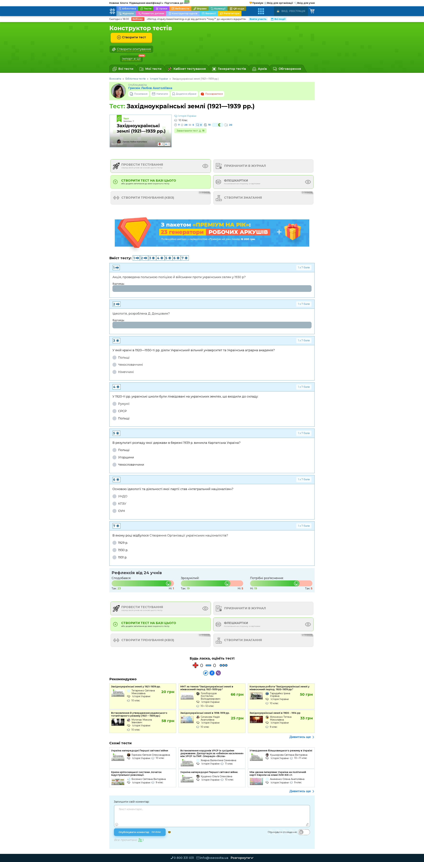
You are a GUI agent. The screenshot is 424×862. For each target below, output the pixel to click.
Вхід (284, 11)
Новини (114, 2)
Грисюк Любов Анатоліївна (150, 88)
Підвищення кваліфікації (146, 2)
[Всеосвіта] (112, 11)
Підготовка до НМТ (177, 2)
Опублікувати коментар (140, 832)
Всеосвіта (115, 78)
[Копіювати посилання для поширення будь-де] (205, 672)
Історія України (159, 78)
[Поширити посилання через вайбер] (218, 672)
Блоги (124, 2)
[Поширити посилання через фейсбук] (212, 672)
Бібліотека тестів (135, 78)
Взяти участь (258, 19)
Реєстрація (297, 11)
